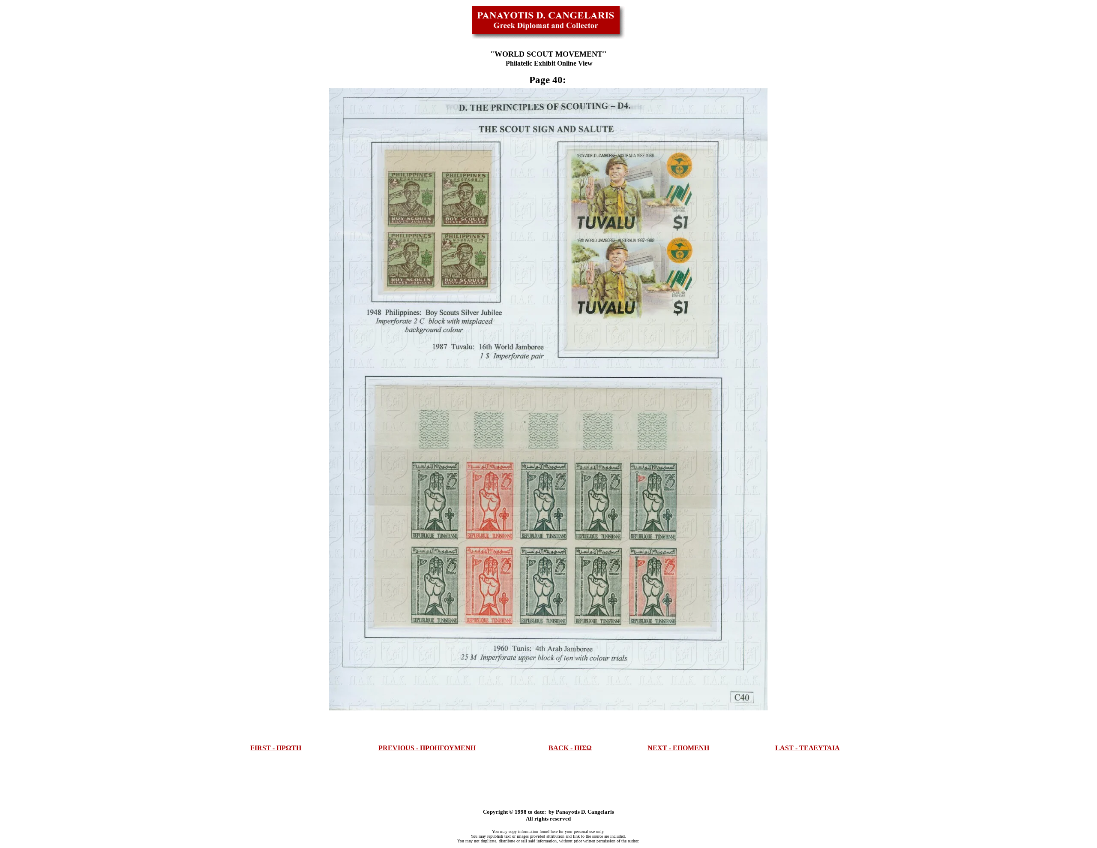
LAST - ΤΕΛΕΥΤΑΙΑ (807, 748)
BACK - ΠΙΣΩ (570, 748)
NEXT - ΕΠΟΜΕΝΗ (678, 748)
